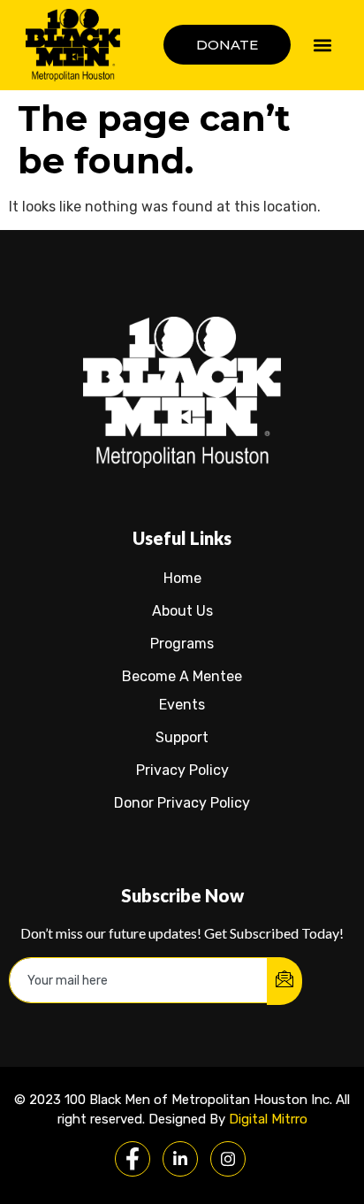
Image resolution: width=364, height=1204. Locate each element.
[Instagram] (228, 1159)
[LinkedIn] (180, 1159)
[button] (322, 44)
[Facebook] (132, 1159)
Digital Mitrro (268, 1119)
